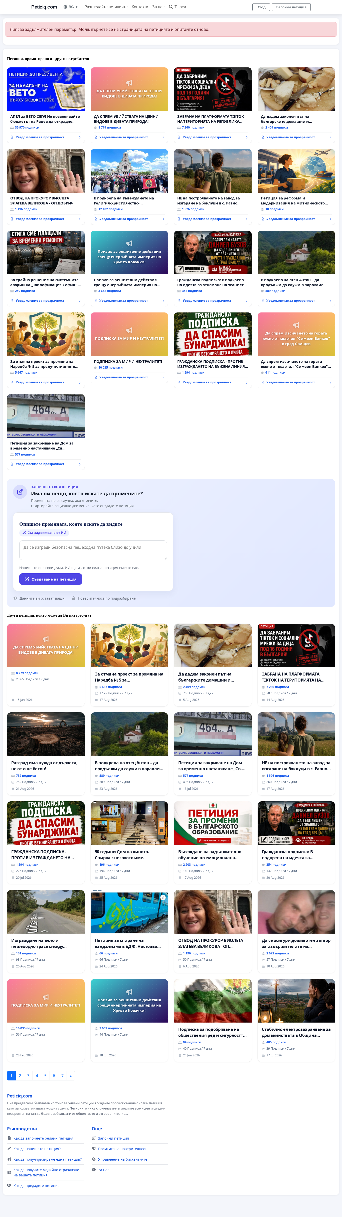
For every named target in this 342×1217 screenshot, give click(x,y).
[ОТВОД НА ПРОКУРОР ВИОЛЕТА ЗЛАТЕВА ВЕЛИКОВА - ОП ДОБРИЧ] (46, 187)
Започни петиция (291, 7)
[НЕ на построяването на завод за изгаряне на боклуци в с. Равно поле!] (213, 187)
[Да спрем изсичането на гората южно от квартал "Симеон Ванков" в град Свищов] (296, 350)
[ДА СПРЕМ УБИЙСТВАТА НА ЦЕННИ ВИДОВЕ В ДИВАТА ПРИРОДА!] (129, 105)
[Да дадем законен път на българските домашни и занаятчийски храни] (296, 105)
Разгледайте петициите (106, 7)
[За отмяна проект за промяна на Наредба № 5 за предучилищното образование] (46, 350)
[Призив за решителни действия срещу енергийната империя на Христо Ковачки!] (129, 268)
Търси (180, 7)
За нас (158, 7)
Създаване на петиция (54, 579)
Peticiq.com (44, 7)
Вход (261, 7)
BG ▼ (73, 7)
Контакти (140, 7)
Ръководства (22, 1129)
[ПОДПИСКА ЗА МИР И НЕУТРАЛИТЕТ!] (129, 347)
